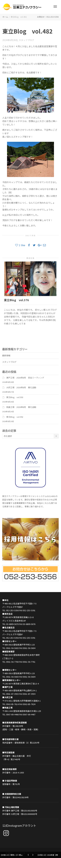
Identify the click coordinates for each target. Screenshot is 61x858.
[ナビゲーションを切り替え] (55, 6)
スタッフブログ (26, 40)
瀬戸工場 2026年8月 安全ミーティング (25, 377)
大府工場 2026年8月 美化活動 (21, 387)
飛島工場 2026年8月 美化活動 (21, 407)
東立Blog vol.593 (14, 397)
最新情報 (6, 355)
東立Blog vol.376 (16, 300)
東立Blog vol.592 (14, 416)
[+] (30, 279)
